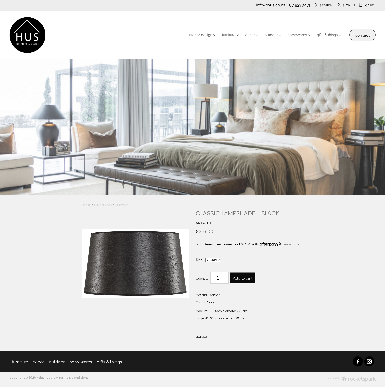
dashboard (47, 377)
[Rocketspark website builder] (352, 379)
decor (250, 34)
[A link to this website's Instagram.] (369, 361)
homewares (298, 34)
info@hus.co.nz (270, 5)
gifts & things (328, 34)
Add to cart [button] (242, 277)
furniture (229, 34)
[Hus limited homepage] (46, 35)
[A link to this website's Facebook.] (358, 361)
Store (86, 205)
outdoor (272, 34)
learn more (291, 244)
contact (362, 34)
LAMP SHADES (103, 205)
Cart (369, 5)
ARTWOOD (122, 205)
